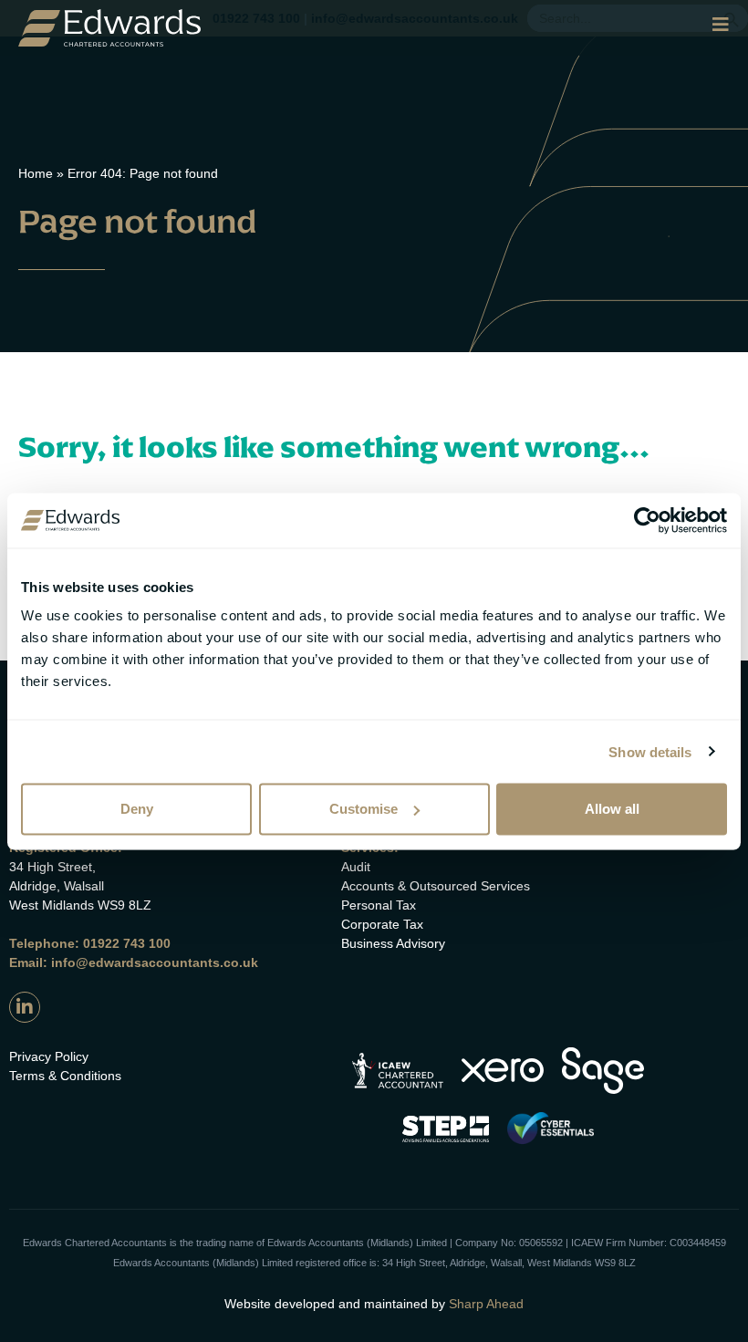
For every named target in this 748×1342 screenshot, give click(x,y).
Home (35, 173)
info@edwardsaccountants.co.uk (154, 962)
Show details (649, 751)
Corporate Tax (382, 924)
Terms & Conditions (65, 1075)
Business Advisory (393, 943)
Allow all (612, 809)
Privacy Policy (48, 1056)
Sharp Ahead (486, 1303)
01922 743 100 (127, 943)
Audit (355, 866)
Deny (136, 809)
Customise (363, 809)
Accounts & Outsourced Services (435, 886)
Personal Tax (378, 905)
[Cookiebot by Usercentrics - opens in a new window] (647, 520)
